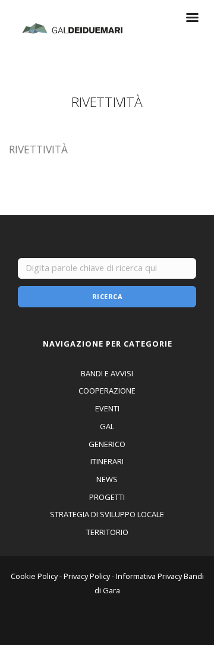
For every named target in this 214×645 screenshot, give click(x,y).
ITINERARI (107, 461)
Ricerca (107, 296)
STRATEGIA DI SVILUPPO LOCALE (107, 514)
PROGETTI (107, 497)
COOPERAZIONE (107, 390)
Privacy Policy (87, 576)
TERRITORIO (107, 532)
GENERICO (107, 444)
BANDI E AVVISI (107, 373)
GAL (107, 426)
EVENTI (107, 408)
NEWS (107, 479)
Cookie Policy (34, 576)
